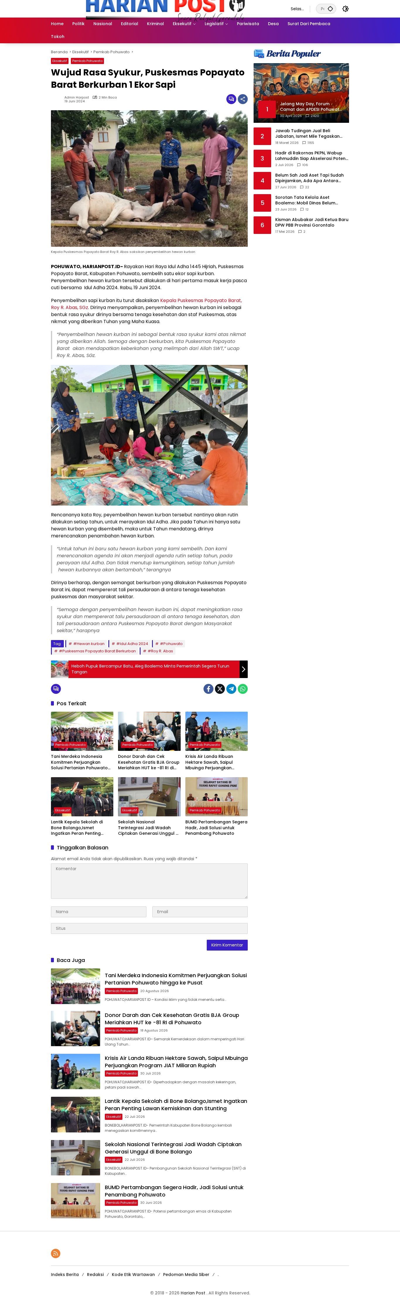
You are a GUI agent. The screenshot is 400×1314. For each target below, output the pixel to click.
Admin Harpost (76, 97)
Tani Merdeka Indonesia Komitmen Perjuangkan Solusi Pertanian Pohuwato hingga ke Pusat (79, 762)
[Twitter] (220, 689)
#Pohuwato (171, 643)
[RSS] (55, 1253)
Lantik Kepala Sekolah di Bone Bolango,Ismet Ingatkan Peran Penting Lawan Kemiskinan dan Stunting (77, 828)
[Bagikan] (243, 99)
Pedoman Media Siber (186, 1274)
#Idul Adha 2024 (132, 643)
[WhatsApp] (243, 689)
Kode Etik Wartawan (133, 1274)
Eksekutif (59, 60)
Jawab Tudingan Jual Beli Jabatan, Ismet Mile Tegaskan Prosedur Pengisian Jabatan (307, 133)
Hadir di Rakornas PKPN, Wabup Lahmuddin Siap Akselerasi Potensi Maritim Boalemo (312, 156)
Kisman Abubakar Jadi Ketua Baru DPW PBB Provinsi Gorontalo (311, 222)
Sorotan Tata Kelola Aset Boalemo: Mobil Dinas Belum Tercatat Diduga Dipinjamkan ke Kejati (309, 200)
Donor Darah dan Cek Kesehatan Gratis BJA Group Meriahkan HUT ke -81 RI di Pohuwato (149, 762)
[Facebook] (208, 689)
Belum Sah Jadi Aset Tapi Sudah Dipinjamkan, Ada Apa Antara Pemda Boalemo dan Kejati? (309, 178)
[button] (330, 8)
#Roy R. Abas (160, 651)
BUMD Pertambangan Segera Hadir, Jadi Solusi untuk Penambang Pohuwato (216, 827)
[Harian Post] (165, 8)
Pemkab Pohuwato (87, 60)
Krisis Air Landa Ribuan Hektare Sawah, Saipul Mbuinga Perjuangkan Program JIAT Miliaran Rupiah (209, 762)
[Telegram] (231, 689)
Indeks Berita (65, 1274)
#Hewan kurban (89, 643)
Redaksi (95, 1274)
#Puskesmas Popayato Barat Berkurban (97, 651)
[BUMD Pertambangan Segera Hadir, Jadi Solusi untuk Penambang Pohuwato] (216, 796)
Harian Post (193, 1293)
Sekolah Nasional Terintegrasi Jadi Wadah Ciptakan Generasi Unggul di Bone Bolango (149, 828)
